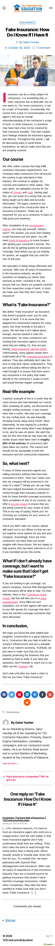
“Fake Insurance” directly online (28, 349)
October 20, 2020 (19, 47)
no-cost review (19, 504)
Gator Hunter (31, 42)
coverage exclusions (38, 356)
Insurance (27, 22)
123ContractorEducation (18, 940)
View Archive (10, 763)
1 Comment (43, 47)
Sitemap (10, 920)
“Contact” (23, 666)
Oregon (17, 192)
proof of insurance (19, 240)
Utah (30, 192)
